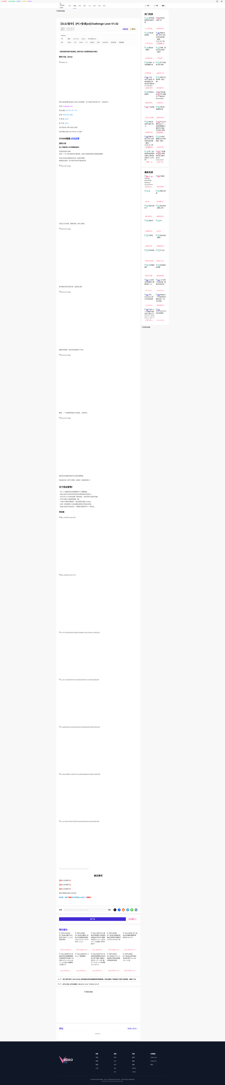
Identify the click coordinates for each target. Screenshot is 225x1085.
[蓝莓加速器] (98, 13)
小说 (89, 6)
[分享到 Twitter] (115, 909)
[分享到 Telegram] (127, 909)
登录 (164, 5)
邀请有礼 (30, 1)
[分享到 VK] (136, 909)
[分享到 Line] (131, 909)
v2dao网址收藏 (11, 1)
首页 (70, 6)
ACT (115, 1072)
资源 (79, 6)
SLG (115, 1061)
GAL (115, 1068)
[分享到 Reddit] (123, 909)
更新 (133, 1064)
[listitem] (66, 942)
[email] (217, 1)
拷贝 (109, 910)
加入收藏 (131, 919)
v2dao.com (153, 1057)
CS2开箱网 (4, 1)
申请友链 (24, 1)
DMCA (134, 1068)
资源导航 (19, 1)
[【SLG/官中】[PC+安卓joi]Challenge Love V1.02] (62, 5)
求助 (99, 6)
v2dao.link (153, 1061)
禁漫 (84, 6)
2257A (134, 1072)
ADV (115, 1064)
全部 (74, 6)
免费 (94, 6)
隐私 (133, 1061)
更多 (151, 1064)
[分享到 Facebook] (119, 909)
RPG (115, 1057)
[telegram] (222, 1)
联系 (104, 6)
